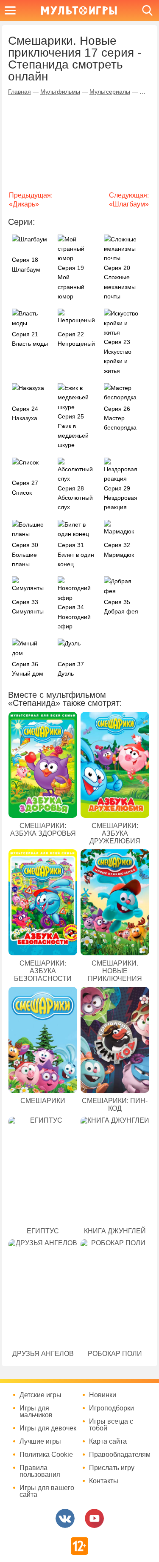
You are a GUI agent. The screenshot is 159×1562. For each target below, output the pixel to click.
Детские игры (40, 1395)
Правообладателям (118, 1454)
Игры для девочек (48, 1428)
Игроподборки (111, 1408)
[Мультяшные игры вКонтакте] (65, 1518)
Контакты (103, 1481)
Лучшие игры (40, 1441)
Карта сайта (108, 1441)
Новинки (102, 1395)
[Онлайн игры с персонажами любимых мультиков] (79, 10)
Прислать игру (111, 1468)
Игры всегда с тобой (111, 1425)
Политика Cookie (46, 1454)
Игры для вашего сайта (47, 1491)
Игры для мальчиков (36, 1412)
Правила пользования (40, 1471)
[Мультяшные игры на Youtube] (94, 1518)
